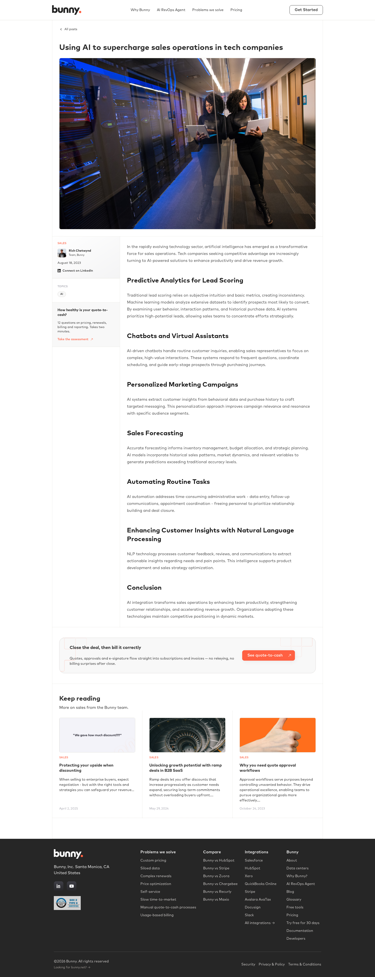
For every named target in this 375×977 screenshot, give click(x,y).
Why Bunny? (296, 876)
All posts (70, 29)
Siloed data (150, 868)
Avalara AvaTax (258, 899)
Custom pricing (153, 860)
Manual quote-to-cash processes (168, 907)
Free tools (294, 907)
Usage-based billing (157, 915)
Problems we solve (208, 10)
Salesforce (254, 860)
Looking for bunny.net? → (72, 967)
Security (248, 964)
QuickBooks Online (260, 884)
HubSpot (252, 868)
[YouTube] (71, 886)
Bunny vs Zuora (216, 876)
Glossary (293, 899)
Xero (249, 876)
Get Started (306, 10)
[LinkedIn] (58, 886)
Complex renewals (155, 876)
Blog (290, 891)
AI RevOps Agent (171, 10)
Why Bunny (140, 10)
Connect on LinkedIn (77, 270)
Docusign (253, 907)
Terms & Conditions (304, 964)
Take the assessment (73, 339)
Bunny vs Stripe (216, 868)
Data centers (297, 868)
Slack (249, 915)
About (291, 860)
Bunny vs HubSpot (218, 860)
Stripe (250, 891)
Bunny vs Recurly (217, 891)
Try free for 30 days (302, 923)
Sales (62, 243)
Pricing (236, 10)
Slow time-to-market (158, 899)
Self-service (150, 891)
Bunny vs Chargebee (220, 884)
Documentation (299, 931)
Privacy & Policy (272, 964)
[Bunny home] (67, 10)
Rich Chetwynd (80, 250)
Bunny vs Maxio (216, 899)
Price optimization (155, 884)
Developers (295, 938)
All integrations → (260, 923)
